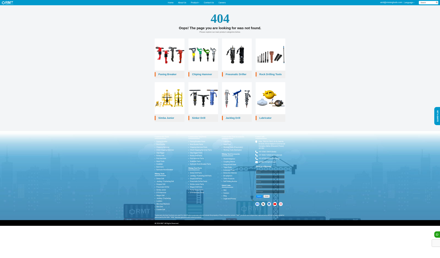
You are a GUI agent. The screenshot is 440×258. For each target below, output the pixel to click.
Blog (225, 196)
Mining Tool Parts (195, 168)
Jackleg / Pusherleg (163, 198)
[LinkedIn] (269, 204)
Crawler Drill (160, 209)
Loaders (159, 201)
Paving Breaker (161, 141)
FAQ (224, 190)
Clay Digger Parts (196, 153)
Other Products (228, 179)
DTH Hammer (161, 193)
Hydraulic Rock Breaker (164, 170)
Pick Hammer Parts (197, 158)
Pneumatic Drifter (162, 187)
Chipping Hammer (162, 147)
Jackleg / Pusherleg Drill (165, 181)
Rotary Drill (160, 155)
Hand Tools (160, 161)
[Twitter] (263, 204)
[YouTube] (275, 204)
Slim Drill (159, 207)
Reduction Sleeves (230, 173)
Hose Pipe (227, 144)
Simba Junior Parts (197, 184)
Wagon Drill (160, 195)
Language (408, 2)
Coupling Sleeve (229, 162)
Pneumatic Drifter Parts (198, 181)
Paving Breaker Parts (197, 141)
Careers (226, 193)
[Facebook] (257, 204)
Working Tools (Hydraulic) (232, 150)
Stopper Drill (160, 184)
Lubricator (227, 141)
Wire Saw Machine (163, 204)
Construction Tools (162, 137)
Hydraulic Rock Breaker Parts (200, 164)
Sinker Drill (160, 179)
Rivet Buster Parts (196, 144)
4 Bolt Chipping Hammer (165, 150)
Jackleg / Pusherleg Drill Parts (201, 176)
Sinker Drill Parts (196, 173)
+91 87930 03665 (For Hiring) (269, 158)
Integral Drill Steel (229, 164)
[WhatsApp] (437, 234)
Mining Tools (159, 174)
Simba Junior (161, 190)
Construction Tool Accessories (233, 137)
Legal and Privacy (229, 199)
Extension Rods (229, 170)
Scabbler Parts (195, 161)
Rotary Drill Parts (196, 155)
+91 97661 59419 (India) (267, 152)
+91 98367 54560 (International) (270, 155)
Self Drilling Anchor (230, 181)
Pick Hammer (161, 158)
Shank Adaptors (229, 159)
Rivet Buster (160, 144)
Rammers (160, 167)
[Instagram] (281, 204)
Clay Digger (160, 153)
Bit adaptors (227, 176)
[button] (259, 196)
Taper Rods (227, 167)
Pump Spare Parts (196, 190)
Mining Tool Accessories (231, 154)
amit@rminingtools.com (391, 2)
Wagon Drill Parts (196, 187)
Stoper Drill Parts (196, 179)
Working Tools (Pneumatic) (233, 147)
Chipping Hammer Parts (198, 147)
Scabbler (159, 164)
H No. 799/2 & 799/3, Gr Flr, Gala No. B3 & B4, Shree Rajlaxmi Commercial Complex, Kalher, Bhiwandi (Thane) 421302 (272, 145)
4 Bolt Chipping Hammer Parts (201, 150)
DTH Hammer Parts (197, 193)
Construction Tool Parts (197, 137)
